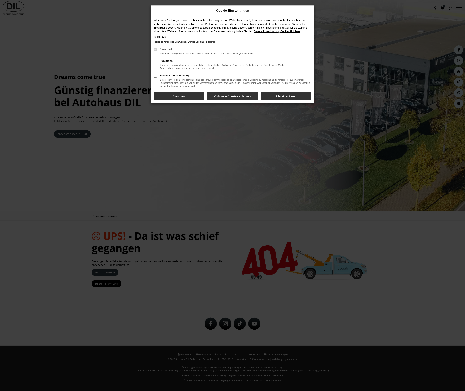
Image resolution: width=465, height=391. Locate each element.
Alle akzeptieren (286, 96)
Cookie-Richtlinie (290, 31)
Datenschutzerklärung (266, 31)
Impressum (160, 36)
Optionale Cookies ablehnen (232, 96)
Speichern (179, 96)
